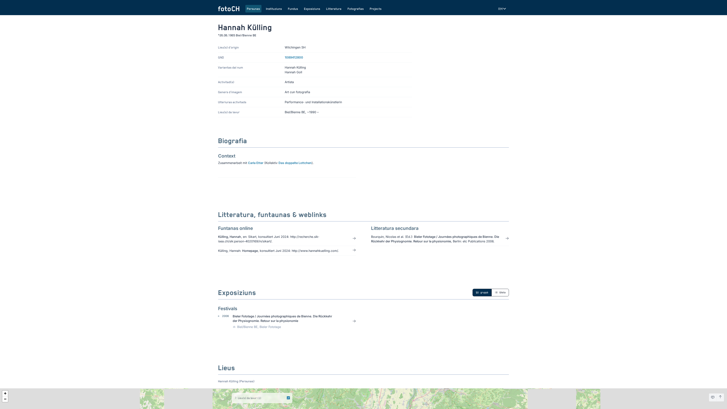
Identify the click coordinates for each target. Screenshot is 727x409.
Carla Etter (255, 163)
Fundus (293, 8)
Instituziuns (274, 8)
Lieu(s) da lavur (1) (249, 398)
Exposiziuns (312, 8)
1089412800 (294, 57)
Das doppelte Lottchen (295, 163)
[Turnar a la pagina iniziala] (228, 8)
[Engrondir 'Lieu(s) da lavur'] (235, 398)
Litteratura (334, 8)
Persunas (253, 8)
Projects (375, 8)
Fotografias (356, 8)
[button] (5, 393)
